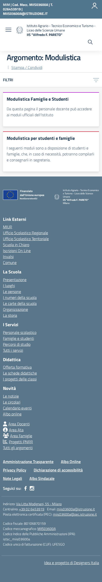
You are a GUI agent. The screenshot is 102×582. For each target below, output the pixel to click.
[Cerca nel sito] (90, 42)
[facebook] (25, 488)
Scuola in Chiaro (16, 245)
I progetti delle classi (20, 379)
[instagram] (32, 488)
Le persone (12, 291)
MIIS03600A (46, 528)
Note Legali (12, 478)
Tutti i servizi (13, 350)
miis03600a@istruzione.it (76, 509)
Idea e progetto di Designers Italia (71, 563)
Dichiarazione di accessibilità (58, 470)
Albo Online (71, 462)
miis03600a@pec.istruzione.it (75, 514)
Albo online (12, 414)
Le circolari (11, 402)
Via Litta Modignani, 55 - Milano (39, 503)
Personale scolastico (19, 332)
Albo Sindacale (41, 478)
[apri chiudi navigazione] (8, 30)
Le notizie (11, 396)
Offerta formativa (17, 367)
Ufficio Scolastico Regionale (25, 233)
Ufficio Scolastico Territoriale (26, 239)
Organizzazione (15, 309)
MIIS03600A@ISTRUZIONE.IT (25, 13)
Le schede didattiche (20, 373)
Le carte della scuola (20, 303)
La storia (10, 315)
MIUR (7, 227)
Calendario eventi (17, 408)
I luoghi (9, 286)
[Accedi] (94, 5)
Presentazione (14, 280)
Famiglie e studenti (18, 338)
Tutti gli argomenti (18, 448)
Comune (10, 262)
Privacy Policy (14, 470)
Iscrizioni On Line (17, 251)
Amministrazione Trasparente (28, 462)
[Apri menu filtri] (96, 80)
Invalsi (8, 257)
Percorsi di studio (16, 344)
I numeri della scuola (20, 297)
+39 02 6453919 (31, 509)
